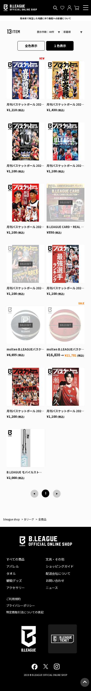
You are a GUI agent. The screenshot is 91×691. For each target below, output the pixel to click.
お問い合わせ (55, 580)
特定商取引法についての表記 (25, 612)
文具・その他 (55, 559)
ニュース (52, 587)
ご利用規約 (13, 599)
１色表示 (60, 45)
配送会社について (58, 573)
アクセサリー (15, 587)
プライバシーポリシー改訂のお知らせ (45, 18)
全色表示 (31, 45)
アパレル (12, 566)
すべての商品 (15, 559)
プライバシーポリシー (20, 605)
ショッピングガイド (60, 566)
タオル (11, 573)
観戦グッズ (14, 580)
